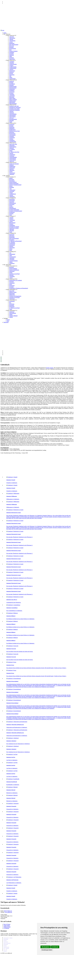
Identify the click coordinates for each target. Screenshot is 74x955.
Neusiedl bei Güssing (14, 226)
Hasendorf (11, 201)
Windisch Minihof (13, 315)
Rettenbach (11, 128)
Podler (10, 121)
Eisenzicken (12, 59)
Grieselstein (12, 276)
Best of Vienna (6, 924)
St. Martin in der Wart (14, 152)
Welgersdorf (12, 167)
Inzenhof (11, 207)
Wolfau (11, 171)
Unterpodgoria (12, 158)
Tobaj (10, 255)
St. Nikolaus (12, 242)
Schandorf (11, 136)
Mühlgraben (12, 294)
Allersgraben (12, 38)
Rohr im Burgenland (14, 238)
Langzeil (11, 217)
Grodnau (11, 65)
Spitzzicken (12, 145)
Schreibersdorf (12, 141)
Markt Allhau (12, 98)
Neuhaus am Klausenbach (15, 296)
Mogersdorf (12, 293)
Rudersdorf (11, 306)
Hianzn (8, 319)
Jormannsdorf (12, 78)
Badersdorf (11, 43)
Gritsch (11, 277)
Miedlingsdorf (12, 101)
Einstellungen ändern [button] (47, 949)
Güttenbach (12, 196)
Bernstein (11, 47)
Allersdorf (11, 36)
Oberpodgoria (12, 115)
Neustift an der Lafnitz (14, 108)
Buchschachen (12, 48)
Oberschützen (12, 116)
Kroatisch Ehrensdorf (14, 209)
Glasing (11, 192)
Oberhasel (11, 112)
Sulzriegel (11, 148)
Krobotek (11, 287)
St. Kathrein (12, 149)
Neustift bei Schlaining (14, 110)
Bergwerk (11, 46)
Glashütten (11, 61)
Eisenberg (11, 57)
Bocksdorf (11, 179)
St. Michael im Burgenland (15, 241)
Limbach (11, 218)
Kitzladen (11, 85)
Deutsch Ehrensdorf (13, 183)
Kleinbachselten (13, 86)
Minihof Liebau (12, 292)
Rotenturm (11, 132)
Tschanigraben (12, 256)
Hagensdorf (12, 200)
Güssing (11, 195)
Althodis (11, 39)
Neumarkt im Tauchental (15, 107)
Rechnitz (11, 125)
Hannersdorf (12, 70)
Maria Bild (11, 290)
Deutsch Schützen (13, 51)
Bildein (11, 178)
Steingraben (12, 247)
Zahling (11, 317)
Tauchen (11, 153)
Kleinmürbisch (12, 208)
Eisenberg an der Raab (14, 273)
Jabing (10, 77)
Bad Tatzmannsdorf (13, 44)
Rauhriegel (11, 124)
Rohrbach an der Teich (14, 131)
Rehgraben (11, 235)
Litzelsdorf (11, 94)
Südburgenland (6, 926)
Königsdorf (11, 285)
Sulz (10, 252)
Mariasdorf (11, 97)
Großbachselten (12, 66)
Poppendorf (12, 301)
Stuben (10, 150)
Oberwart (11, 118)
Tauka (10, 309)
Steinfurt (11, 246)
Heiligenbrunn (12, 203)
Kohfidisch (11, 90)
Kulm (10, 214)
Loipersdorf (12, 95)
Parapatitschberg (13, 119)
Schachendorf (12, 135)
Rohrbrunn (11, 304)
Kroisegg (11, 93)
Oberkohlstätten (12, 114)
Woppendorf (12, 173)
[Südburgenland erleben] (2, 30)
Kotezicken (11, 91)
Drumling (11, 53)
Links (7, 321)
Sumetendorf (12, 254)
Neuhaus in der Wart (14, 106)
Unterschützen (12, 159)
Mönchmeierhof (13, 103)
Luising (11, 221)
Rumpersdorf (12, 133)
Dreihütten (11, 52)
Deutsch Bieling (13, 182)
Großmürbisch (12, 194)
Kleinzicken (12, 89)
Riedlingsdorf (12, 129)
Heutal (10, 205)
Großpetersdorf (12, 68)
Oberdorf (11, 111)
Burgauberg (12, 180)
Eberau (11, 186)
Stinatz (10, 249)
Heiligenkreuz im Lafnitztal (15, 280)
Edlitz (10, 56)
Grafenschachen (13, 64)
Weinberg (11, 165)
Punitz (10, 232)
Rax (10, 302)
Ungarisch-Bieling (13, 260)
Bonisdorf (11, 267)
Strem (10, 250)
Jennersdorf (12, 283)
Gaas (10, 188)
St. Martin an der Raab (14, 307)
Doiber (10, 272)
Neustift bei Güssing (14, 228)
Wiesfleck (11, 169)
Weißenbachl (12, 166)
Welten (10, 314)
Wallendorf (11, 311)
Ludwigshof (12, 220)
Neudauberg (12, 225)
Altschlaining (12, 40)
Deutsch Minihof (13, 268)
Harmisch (11, 72)
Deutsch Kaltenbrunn (14, 269)
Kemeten (11, 82)
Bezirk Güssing (49, 367)
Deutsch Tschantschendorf (15, 184)
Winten (11, 262)
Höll (10, 76)
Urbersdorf (11, 259)
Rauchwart (11, 234)
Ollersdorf (11, 230)
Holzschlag (11, 74)
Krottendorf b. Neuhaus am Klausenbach (18, 288)
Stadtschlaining (12, 146)
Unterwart (11, 161)
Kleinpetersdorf (12, 87)
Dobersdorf (11, 271)
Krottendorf (12, 212)
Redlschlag (11, 127)
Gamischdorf (12, 190)
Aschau (11, 42)
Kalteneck (11, 81)
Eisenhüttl (11, 187)
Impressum (5, 322)
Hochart (11, 73)
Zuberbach (11, 174)
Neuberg (11, 224)
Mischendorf (12, 102)
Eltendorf (11, 275)
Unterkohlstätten (13, 157)
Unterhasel (11, 156)
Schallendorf (12, 243)
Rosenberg (11, 239)
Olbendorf (11, 229)
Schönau (11, 139)
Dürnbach (11, 55)
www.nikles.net (8, 912)
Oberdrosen (12, 298)
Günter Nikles (6, 925)
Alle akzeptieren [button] (46, 947)
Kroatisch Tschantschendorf (15, 211)
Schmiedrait (12, 137)
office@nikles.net (8, 910)
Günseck (11, 69)
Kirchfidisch (12, 83)
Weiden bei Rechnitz (14, 163)
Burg (10, 49)
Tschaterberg (12, 154)
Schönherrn (12, 140)
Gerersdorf (11, 191)
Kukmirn (11, 213)
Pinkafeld (11, 120)
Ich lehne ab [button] (55, 947)
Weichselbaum (12, 313)
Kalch (10, 284)
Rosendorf (11, 305)
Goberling (11, 63)
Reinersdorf (12, 237)
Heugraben (11, 204)
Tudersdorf (11, 258)
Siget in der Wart (13, 144)
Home (4, 32)
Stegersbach (12, 245)
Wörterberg (11, 263)
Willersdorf (11, 170)
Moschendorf (12, 222)
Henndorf (11, 281)
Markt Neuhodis (13, 99)
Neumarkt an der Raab (14, 297)
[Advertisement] (37, 465)
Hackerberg (12, 199)
